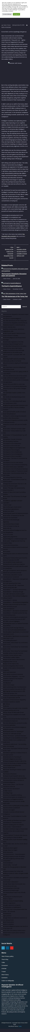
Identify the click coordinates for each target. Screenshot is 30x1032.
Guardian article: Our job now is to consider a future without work (22, 251)
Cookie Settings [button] (7, 14)
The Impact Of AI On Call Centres (13, 462)
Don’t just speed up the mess (12, 583)
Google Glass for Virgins (10, 850)
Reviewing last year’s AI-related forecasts (15, 513)
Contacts (4, 978)
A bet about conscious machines (13, 674)
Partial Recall (7, 913)
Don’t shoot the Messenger (11, 520)
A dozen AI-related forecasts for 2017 (14, 619)
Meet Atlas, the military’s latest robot (14, 930)
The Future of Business (9, 774)
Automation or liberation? (10, 882)
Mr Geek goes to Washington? (12, 907)
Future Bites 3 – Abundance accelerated (15, 611)
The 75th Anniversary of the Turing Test (15, 296)
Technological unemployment (12, 765)
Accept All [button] (16, 14)
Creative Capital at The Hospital (12, 678)
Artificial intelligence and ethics (12, 759)
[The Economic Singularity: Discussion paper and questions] (15, 270)
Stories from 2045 (8, 511)
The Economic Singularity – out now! (13, 676)
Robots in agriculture (9, 903)
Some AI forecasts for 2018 (11, 560)
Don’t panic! (6, 551)
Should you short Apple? (10, 848)
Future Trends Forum (9, 767)
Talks (3, 962)
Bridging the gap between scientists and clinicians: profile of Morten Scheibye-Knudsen (15, 407)
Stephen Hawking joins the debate (13, 824)
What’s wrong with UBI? (10, 587)
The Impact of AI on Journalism (12, 456)
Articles (4, 968)
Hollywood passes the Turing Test (13, 871)
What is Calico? (7, 899)
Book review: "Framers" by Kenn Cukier (14, 428)
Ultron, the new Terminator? (11, 788)
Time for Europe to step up (11, 526)
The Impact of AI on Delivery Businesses (15, 386)
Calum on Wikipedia (8, 981)
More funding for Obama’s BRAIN (12, 837)
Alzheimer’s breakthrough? (11, 890)
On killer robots (7, 791)
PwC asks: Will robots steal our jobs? (14, 594)
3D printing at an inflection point (12, 896)
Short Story (5, 975)
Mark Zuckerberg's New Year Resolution (14, 687)
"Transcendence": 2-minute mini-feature (15, 835)
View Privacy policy (8, 956)
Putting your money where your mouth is (15, 558)
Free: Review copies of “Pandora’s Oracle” (15, 471)
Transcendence (7, 863)
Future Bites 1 (7, 625)
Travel (4, 971)
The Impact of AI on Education (12, 443)
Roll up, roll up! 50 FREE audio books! (13, 712)
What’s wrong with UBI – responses (13, 585)
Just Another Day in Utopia (11, 524)
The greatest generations (11, 509)
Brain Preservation (8, 922)
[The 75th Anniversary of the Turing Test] (14, 293)
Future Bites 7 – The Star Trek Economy (14, 589)
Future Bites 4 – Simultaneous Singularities (15, 602)
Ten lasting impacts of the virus (12, 477)
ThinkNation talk (7, 680)
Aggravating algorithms (10, 536)
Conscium (5, 965)
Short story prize (8, 852)
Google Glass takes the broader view (14, 884)
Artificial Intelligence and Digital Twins (14, 448)
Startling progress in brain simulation (14, 856)
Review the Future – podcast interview (14, 736)
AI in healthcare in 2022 (10, 403)
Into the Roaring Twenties (10, 441)
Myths (3, 27)
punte (20, 1026)
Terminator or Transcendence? (12, 822)
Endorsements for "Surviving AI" (12, 757)
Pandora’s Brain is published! (11, 808)
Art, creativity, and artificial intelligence (14, 727)
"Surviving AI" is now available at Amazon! (15, 738)
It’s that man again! (9, 810)
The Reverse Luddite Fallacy (11, 657)
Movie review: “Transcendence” (12, 827)
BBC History (6, 704)
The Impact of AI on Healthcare (12, 452)
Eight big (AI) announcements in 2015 (14, 691)
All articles (8, 27)
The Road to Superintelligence (12, 286)
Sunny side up (7, 528)
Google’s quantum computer (12, 905)
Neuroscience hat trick (9, 886)
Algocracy (6, 522)
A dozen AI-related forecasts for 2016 (14, 689)
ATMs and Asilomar (8, 608)
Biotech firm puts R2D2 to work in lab (14, 384)
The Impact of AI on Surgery (11, 450)
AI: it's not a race (8, 534)
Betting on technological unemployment (15, 617)
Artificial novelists (8, 729)
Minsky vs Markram (8, 924)
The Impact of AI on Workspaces (12, 454)
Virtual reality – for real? (10, 865)
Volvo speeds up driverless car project (14, 820)
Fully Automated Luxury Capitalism (13, 467)
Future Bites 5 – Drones (10, 600)
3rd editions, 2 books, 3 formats (12, 439)
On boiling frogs (7, 793)
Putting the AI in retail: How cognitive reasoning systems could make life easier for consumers (15, 566)
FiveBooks (6, 706)
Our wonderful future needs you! (12, 562)
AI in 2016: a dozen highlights (11, 621)
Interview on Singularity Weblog (12, 795)
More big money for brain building (13, 901)
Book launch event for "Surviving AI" (13, 731)
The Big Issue (7, 683)
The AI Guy (5, 959)
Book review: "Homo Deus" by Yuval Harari (15, 651)
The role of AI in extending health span (14, 401)
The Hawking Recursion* (10, 640)
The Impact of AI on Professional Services (15, 469)
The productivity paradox (10, 545)
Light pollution (7, 916)
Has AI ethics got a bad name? (12, 507)
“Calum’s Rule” (7, 505)
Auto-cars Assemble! (9, 672)
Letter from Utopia (8, 685)
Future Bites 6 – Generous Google (13, 592)
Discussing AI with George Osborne (13, 628)
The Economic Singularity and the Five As (15, 323)
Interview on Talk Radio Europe (12, 733)
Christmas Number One (10, 693)
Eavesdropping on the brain (11, 888)
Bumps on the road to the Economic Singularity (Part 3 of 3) (8, 252)
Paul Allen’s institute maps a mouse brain (15, 829)
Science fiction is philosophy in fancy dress (15, 805)
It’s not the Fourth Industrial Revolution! (14, 630)
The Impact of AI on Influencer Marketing (15, 464)
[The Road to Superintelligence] (11, 283)
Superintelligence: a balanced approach (15, 539)
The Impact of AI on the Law (11, 445)
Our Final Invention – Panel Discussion (14, 854)
